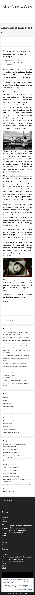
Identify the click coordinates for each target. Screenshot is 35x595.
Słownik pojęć (7, 426)
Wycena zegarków (12, 449)
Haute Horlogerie (7, 409)
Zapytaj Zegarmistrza (12, 467)
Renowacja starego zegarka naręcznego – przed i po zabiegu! (17, 54)
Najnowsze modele (8, 415)
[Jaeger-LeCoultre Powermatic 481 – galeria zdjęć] (5, 558)
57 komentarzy (9, 64)
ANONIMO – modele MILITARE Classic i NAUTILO (16, 363)
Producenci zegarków (9, 420)
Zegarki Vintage (11, 464)
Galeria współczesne (8, 406)
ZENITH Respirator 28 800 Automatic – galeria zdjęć (16, 355)
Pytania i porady (18, 62)
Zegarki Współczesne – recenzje (12, 432)
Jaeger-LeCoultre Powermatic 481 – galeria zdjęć (16, 337)
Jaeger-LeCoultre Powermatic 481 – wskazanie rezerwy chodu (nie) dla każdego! (20, 528)
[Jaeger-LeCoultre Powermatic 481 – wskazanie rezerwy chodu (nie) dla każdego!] (5, 528)
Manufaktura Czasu (17, 6)
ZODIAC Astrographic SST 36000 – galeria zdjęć (15, 345)
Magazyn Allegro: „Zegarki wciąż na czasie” (14, 348)
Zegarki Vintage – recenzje (10, 429)
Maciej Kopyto (9, 60)
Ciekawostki (8, 62)
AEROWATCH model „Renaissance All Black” (14, 380)
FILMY (5, 400)
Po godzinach (6, 418)
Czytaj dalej (9, 311)
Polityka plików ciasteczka (20, 586)
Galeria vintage (7, 403)
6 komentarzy (20, 532)
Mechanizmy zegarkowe (9, 412)
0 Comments (20, 561)
